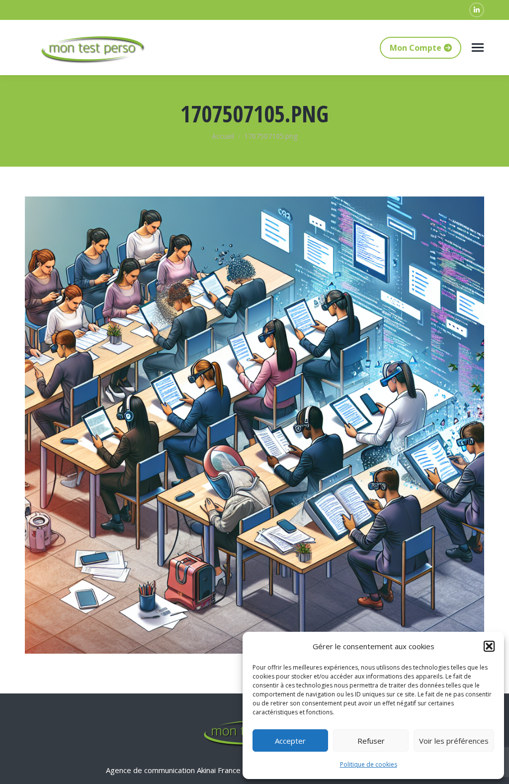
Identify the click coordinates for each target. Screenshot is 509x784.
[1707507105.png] (254, 425)
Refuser (371, 741)
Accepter (290, 741)
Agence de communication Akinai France (174, 770)
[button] (489, 646)
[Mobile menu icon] (477, 47)
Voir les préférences (454, 741)
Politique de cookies (368, 764)
